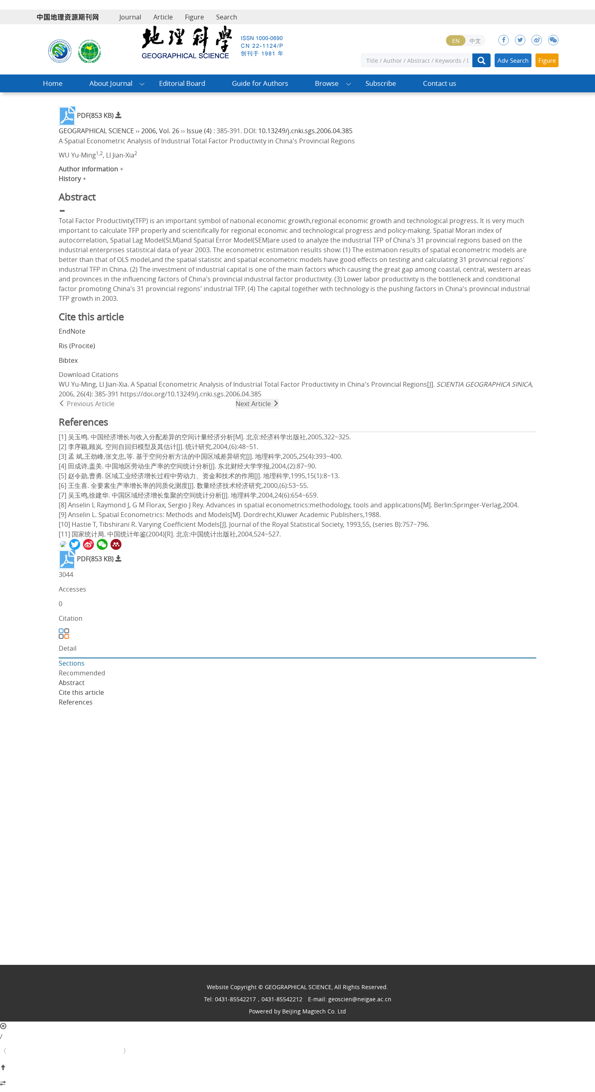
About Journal (110, 83)
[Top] (297, 1068)
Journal (130, 17)
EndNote (72, 331)
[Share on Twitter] (74, 543)
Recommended (82, 672)
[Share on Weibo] (88, 543)
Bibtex (68, 360)
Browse (327, 83)
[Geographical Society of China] (90, 50)
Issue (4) (199, 130)
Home (53, 83)
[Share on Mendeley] (115, 543)
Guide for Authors (260, 83)
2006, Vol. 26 (160, 130)
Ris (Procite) (77, 345)
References (76, 702)
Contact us (439, 83)
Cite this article (81, 692)
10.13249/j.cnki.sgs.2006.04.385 (305, 130)
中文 (475, 41)
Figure (194, 17)
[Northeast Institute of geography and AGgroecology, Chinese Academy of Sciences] (60, 50)
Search (226, 17)
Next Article (254, 403)
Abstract (72, 682)
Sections (72, 663)
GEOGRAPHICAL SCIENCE (96, 130)
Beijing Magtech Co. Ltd (314, 1011)
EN (456, 41)
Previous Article (90, 403)
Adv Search (513, 60)
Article (163, 17)
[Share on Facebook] (62, 543)
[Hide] (297, 1084)
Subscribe (381, 83)
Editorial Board (182, 83)
